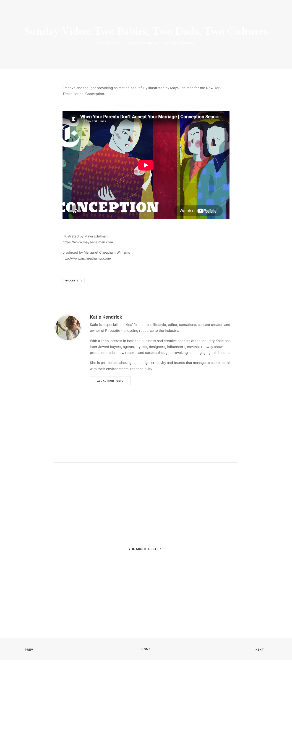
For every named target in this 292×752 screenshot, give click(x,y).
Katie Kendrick (183, 43)
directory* (163, 11)
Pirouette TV (74, 280)
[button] (260, 11)
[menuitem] (124, 11)
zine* (141, 11)
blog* (124, 11)
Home (146, 649)
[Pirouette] (27, 11)
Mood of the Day (145, 43)
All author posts (110, 380)
